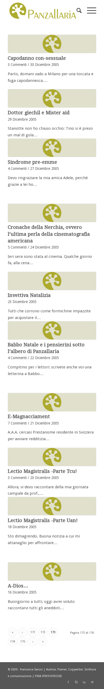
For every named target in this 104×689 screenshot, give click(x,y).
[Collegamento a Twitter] (92, 682)
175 (22, 641)
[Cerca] (76, 10)
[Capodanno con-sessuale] (52, 44)
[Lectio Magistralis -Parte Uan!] (52, 506)
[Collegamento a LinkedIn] (84, 682)
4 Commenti (17, 168)
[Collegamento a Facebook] (68, 682)
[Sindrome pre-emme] (52, 147)
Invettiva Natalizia (29, 295)
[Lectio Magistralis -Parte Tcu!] (52, 457)
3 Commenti (17, 64)
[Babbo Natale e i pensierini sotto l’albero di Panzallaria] (52, 330)
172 (43, 632)
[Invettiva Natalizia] (52, 281)
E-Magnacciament (29, 416)
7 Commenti (17, 423)
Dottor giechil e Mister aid (39, 112)
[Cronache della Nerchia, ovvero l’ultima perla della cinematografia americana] (52, 213)
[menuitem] (76, 10)
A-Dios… (18, 586)
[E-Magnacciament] (52, 402)
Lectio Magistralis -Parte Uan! (43, 520)
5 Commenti (17, 247)
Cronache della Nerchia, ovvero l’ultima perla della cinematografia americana (49, 233)
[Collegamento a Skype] (76, 682)
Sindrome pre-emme (32, 162)
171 (32, 632)
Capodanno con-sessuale (37, 58)
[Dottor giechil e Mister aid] (52, 98)
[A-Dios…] (52, 571)
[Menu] (89, 10)
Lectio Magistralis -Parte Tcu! (42, 471)
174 (12, 641)
